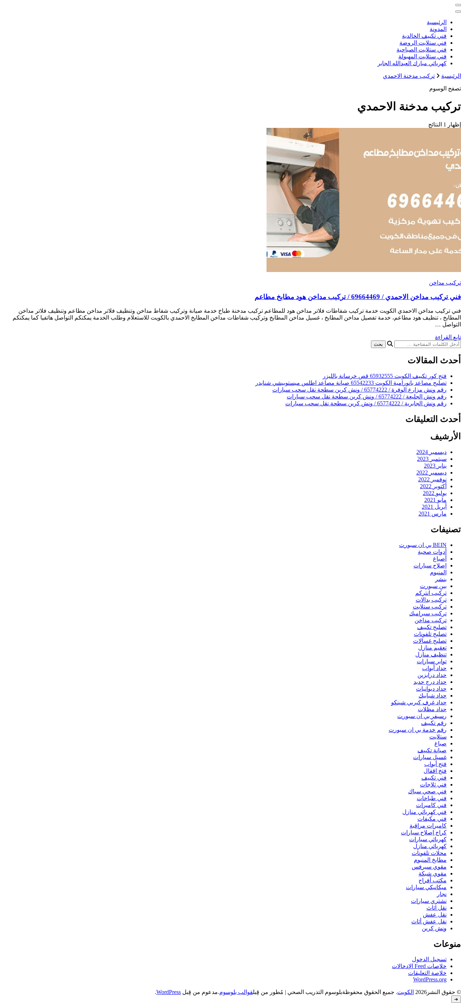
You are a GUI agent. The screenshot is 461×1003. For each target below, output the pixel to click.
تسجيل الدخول (429, 959)
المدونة (438, 29)
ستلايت (438, 737)
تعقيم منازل (432, 648)
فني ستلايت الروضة (423, 43)
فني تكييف (434, 778)
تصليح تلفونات (430, 634)
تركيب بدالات (431, 600)
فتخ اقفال (435, 771)
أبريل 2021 (434, 507)
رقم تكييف (434, 723)
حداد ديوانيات (431, 689)
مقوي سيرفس (429, 867)
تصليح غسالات (430, 641)
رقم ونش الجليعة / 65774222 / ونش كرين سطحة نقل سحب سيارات (367, 396)
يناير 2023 (435, 466)
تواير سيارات (432, 661)
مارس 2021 (433, 514)
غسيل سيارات (430, 757)
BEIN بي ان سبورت (423, 545)
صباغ (440, 743)
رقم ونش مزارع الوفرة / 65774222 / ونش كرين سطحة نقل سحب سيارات (359, 390)
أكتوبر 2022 (433, 486)
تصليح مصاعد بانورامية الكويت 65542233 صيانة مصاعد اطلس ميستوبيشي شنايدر (351, 383)
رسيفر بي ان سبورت (422, 716)
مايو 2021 (435, 500)
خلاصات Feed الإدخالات (419, 966)
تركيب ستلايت (430, 606)
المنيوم (438, 572)
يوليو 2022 (435, 493)
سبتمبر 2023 (432, 459)
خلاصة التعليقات (427, 973)
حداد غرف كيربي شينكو (419, 702)
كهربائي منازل (430, 846)
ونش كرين (434, 928)
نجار (442, 894)
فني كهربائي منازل (424, 812)
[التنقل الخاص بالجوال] (458, 5)
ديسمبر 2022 (431, 472)
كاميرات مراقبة (428, 826)
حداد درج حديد (430, 682)
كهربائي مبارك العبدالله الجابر (412, 63)
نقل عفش (435, 914)
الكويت (405, 992)
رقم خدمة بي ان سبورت (418, 730)
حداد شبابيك (433, 695)
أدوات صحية (432, 552)
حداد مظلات (432, 709)
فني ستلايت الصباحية (422, 49)
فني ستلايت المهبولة (422, 56)
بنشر (441, 579)
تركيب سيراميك (428, 613)
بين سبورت (433, 586)
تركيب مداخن (445, 283)
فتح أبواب (435, 764)
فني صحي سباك (427, 791)
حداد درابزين (432, 675)
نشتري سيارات (429, 901)
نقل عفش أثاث (429, 921)
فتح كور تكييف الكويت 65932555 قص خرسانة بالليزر (385, 376)
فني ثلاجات (433, 784)
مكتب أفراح (433, 880)
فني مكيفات (432, 819)
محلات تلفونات (429, 853)
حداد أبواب (434, 668)
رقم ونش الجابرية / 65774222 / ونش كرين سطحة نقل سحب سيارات (366, 403)
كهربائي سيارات (428, 839)
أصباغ (440, 559)
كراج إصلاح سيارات (424, 832)
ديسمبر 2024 (431, 452)
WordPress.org (430, 979)
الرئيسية (437, 22)
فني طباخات (432, 798)
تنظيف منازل (431, 654)
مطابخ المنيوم (430, 860)
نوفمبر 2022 (432, 479)
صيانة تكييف (432, 750)
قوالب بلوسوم (236, 992)
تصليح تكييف (432, 627)
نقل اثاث (436, 908)
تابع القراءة (448, 337)
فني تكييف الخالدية (424, 36)
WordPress (168, 992)
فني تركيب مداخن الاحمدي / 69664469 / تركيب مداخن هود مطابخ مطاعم (358, 296)
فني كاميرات (431, 805)
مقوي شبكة (433, 873)
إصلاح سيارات (430, 565)
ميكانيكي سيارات (426, 887)
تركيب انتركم (431, 593)
